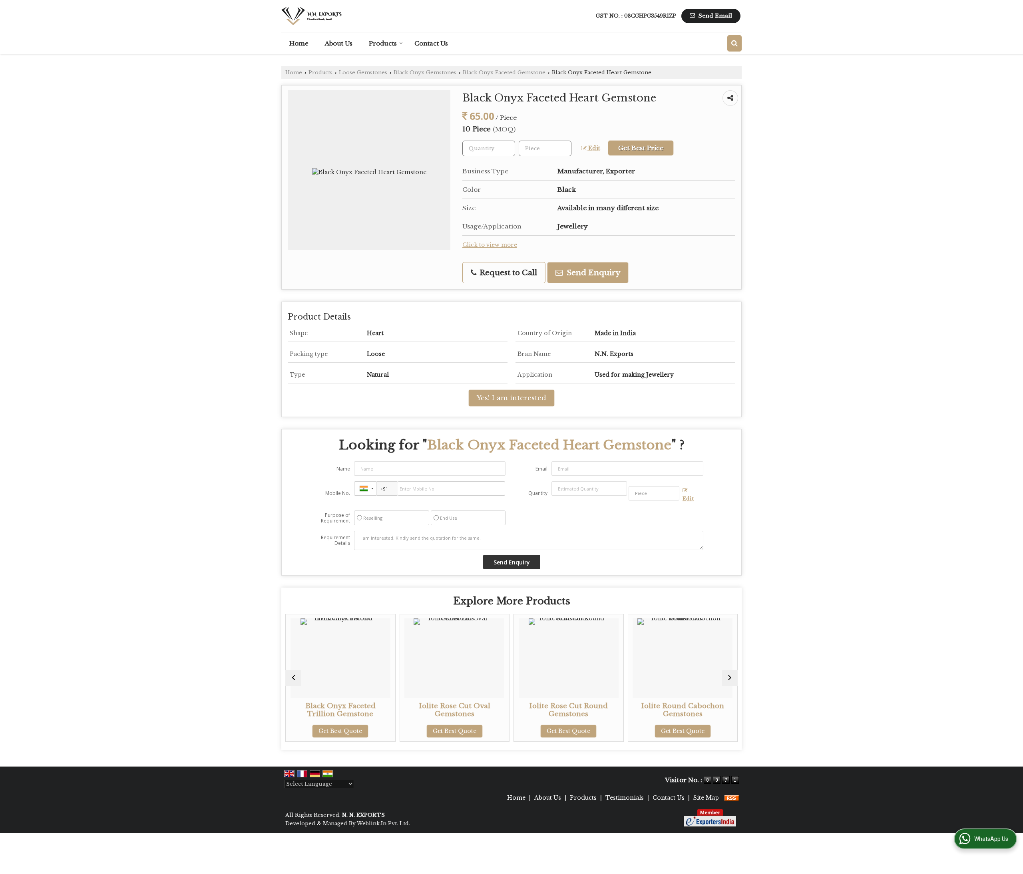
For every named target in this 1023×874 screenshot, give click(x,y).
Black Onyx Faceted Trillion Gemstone (317, 710)
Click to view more (489, 245)
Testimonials (624, 797)
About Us (338, 43)
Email (541, 468)
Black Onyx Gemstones (425, 72)
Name (343, 468)
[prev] (293, 678)
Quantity (537, 493)
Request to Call (507, 272)
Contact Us (431, 43)
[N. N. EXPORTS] (311, 16)
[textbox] (545, 148)
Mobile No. (337, 493)
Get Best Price (640, 148)
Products (383, 43)
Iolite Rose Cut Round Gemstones (545, 710)
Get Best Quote (317, 731)
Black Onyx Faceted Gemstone (504, 72)
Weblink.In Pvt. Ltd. (383, 823)
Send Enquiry (592, 272)
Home (298, 43)
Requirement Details (335, 540)
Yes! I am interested (511, 398)
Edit (593, 148)
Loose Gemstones (363, 72)
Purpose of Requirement (335, 518)
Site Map (706, 797)
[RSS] (731, 797)
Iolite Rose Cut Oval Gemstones (431, 710)
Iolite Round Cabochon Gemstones (659, 710)
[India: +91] (365, 488)
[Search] (734, 43)
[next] (730, 678)
